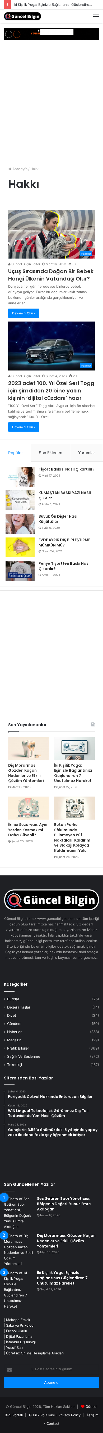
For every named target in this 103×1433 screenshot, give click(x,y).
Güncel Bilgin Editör (25, 264)
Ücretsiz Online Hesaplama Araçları (35, 1353)
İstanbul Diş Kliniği (21, 1342)
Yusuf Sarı (14, 1347)
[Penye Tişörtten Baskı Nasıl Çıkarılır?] (20, 571)
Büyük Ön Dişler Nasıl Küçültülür (58, 519)
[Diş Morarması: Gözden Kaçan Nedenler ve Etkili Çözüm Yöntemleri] (28, 748)
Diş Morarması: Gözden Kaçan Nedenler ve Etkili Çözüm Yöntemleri (26, 773)
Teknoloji (14, 1065)
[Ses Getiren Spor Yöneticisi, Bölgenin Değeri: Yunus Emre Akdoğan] (18, 1212)
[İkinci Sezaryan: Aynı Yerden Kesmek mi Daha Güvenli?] (28, 808)
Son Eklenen (50, 452)
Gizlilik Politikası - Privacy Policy (55, 1415)
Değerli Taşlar (18, 1007)
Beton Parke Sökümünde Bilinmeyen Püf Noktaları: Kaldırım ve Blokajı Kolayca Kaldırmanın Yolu (72, 837)
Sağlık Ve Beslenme (23, 1056)
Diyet (11, 1015)
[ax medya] (51, 34)
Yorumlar (86, 452)
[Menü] (96, 16)
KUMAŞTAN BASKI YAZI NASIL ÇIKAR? (65, 495)
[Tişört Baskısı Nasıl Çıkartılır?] (20, 477)
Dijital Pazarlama (19, 1336)
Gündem (14, 1023)
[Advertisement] (51, 99)
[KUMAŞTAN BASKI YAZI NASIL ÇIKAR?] (20, 500)
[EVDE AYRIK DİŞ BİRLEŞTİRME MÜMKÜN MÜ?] (20, 547)
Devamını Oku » (23, 313)
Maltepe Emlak (18, 1320)
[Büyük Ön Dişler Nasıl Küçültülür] (20, 524)
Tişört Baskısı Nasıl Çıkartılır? (67, 469)
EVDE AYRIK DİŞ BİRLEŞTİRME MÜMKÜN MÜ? (64, 542)
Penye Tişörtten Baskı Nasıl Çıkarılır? (65, 566)
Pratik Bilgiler (18, 1048)
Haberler (14, 1032)
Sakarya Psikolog (20, 1325)
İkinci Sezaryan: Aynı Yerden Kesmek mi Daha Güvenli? (27, 830)
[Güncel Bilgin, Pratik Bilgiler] (22, 16)
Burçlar (13, 999)
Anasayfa (19, 169)
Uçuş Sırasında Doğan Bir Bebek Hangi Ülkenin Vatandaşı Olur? (50, 275)
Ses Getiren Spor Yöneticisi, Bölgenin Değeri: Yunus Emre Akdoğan (64, 1204)
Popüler (15, 452)
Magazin (14, 1040)
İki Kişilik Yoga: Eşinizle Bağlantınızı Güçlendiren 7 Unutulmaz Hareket (73, 773)
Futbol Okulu (16, 1331)
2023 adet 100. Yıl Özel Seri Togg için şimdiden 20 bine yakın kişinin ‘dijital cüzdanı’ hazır (51, 390)
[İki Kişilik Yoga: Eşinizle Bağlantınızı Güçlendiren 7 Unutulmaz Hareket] (74, 748)
